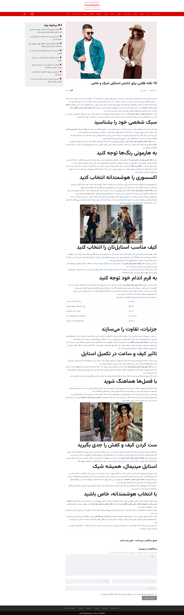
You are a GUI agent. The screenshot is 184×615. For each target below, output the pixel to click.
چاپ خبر (68, 90)
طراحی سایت (98, 613)
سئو (89, 613)
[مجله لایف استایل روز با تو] (92, 6)
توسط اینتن (83, 613)
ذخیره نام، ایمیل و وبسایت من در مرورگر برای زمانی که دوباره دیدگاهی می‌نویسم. (127, 594)
